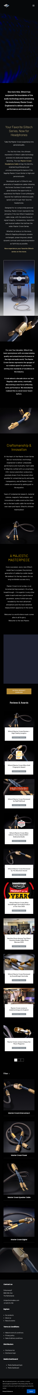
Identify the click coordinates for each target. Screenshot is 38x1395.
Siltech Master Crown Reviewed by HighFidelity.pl (19, 800)
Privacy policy (9, 1335)
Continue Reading (19, 737)
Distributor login (10, 1353)
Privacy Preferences (8, 1391)
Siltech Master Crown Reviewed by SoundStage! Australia (19, 975)
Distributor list (10, 1350)
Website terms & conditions (14, 1333)
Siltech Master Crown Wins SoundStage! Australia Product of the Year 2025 (19, 904)
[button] (33, 5)
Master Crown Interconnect (19, 1113)
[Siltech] (6, 6)
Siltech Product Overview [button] (19, 691)
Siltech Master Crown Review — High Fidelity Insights (19, 732)
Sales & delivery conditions (14, 1338)
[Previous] (5, 292)
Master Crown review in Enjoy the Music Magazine (18, 1043)
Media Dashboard (13, 1368)
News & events (10, 1321)
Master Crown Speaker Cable (19, 1197)
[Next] (32, 292)
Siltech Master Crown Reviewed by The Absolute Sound (19, 869)
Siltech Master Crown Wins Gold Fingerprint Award (19, 766)
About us (8, 1318)
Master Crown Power (19, 1155)
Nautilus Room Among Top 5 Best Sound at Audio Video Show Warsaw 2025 (19, 940)
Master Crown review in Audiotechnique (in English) (19, 1009)
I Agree (31, 1391)
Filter (6, 1073)
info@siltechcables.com (11, 1300)
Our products (9, 1315)
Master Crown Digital (19, 1239)
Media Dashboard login (15, 1365)
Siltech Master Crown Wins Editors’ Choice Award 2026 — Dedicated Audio (19, 835)
